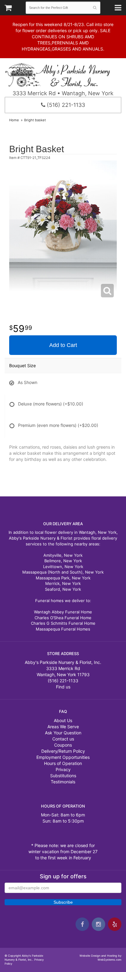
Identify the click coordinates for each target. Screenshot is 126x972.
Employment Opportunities (63, 757)
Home (14, 120)
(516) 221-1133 (65, 105)
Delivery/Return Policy (63, 751)
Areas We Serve (63, 726)
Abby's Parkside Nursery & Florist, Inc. (63, 74)
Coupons (63, 745)
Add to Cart (63, 345)
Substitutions (63, 775)
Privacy (63, 769)
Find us (63, 686)
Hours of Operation (63, 763)
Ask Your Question (63, 732)
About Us (63, 720)
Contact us (63, 738)
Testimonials (63, 781)
